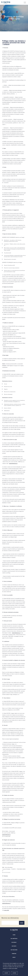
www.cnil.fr (6, 910)
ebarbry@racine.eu (13, 463)
